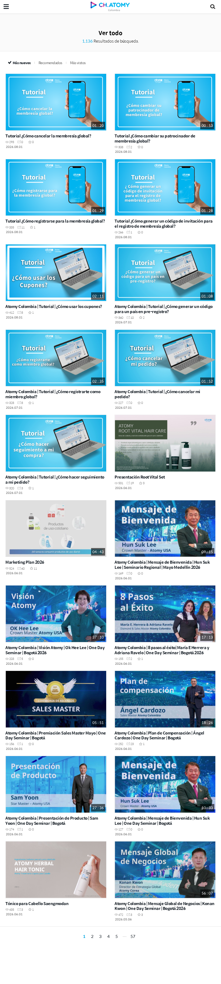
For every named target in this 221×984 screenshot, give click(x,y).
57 (132, 936)
